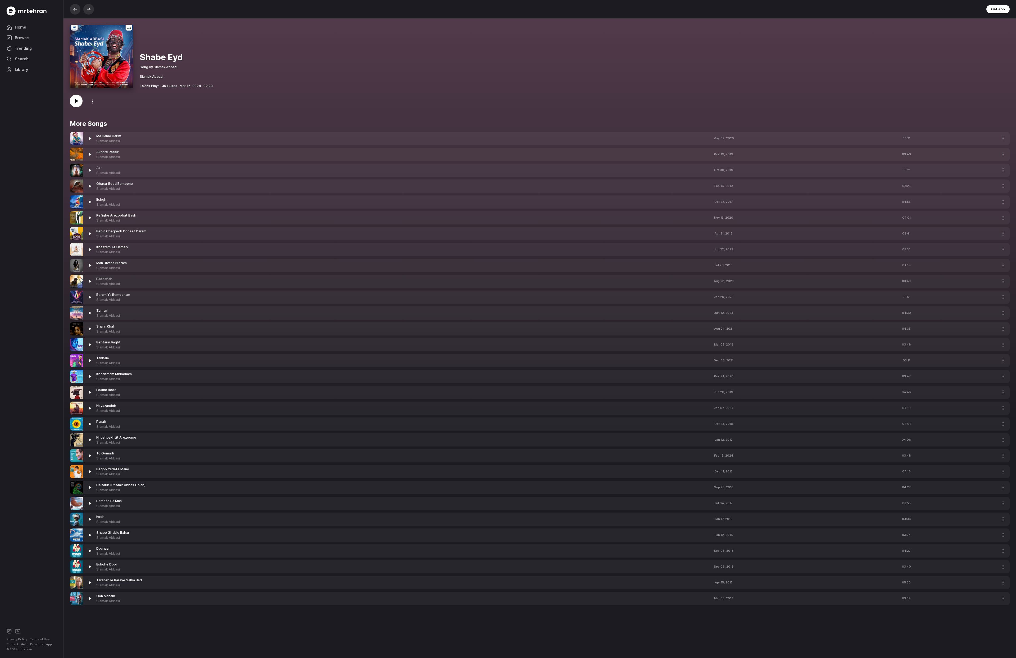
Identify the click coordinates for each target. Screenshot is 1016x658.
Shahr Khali (105, 326)
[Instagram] (9, 631)
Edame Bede (106, 390)
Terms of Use (40, 639)
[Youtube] (18, 631)
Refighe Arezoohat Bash (116, 215)
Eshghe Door (106, 564)
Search (22, 59)
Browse (22, 37)
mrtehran (25, 649)
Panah (101, 422)
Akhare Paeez (107, 152)
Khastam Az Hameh (112, 247)
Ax (98, 168)
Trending (23, 48)
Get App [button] (998, 9)
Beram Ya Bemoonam (113, 295)
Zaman (101, 310)
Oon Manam (105, 596)
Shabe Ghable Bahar (112, 533)
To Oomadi (105, 453)
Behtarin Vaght (108, 342)
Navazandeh (106, 406)
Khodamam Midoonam (114, 374)
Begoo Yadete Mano (112, 469)
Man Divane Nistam (111, 263)
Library (21, 69)
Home (20, 27)
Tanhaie (102, 358)
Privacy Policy (16, 639)
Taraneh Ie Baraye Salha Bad (119, 580)
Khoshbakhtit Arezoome (116, 437)
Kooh (100, 517)
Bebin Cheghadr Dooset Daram (121, 231)
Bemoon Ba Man (109, 501)
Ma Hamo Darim (108, 136)
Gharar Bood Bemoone (114, 184)
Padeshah (104, 279)
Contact (12, 644)
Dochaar (103, 548)
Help (24, 644)
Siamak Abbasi (151, 77)
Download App (41, 644)
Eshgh (101, 199)
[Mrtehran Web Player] (31, 11)
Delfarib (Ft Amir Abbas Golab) (121, 485)
